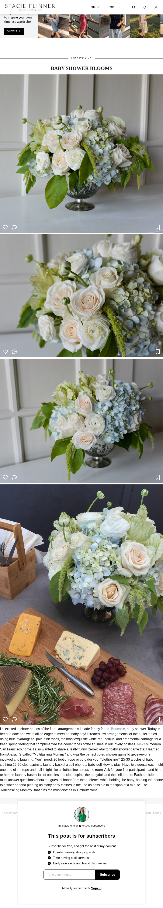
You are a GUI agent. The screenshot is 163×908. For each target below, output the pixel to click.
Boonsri (117, 729)
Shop (95, 7)
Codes (113, 7)
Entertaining (81, 58)
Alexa (141, 744)
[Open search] (134, 7)
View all (14, 31)
